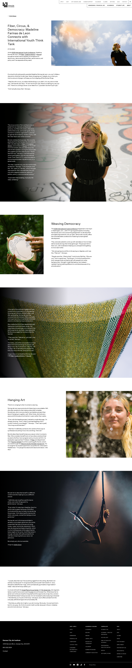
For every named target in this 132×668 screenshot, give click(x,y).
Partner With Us (121, 647)
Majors (87, 632)
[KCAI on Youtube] (74, 665)
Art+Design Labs (76, 1)
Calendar (98, 1)
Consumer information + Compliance (74, 649)
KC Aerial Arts (46, 590)
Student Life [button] (120, 5)
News (118, 638)
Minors (87, 635)
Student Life (104, 629)
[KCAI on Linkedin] (77, 665)
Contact (124, 1)
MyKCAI (103, 650)
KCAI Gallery (104, 637)
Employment (120, 644)
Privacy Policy (92, 664)
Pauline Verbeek (16, 442)
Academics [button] (110, 5)
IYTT (9, 330)
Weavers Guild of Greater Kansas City (32, 444)
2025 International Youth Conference (23, 52)
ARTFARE (112, 1)
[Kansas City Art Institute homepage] (8, 4)
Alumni (105, 1)
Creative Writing (30, 54)
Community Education (91, 652)
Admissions (73, 635)
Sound (39, 54)
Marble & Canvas (121, 653)
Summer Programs (90, 649)
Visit (67, 1)
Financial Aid (73, 638)
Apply (62, 1)
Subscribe (119, 656)
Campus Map (73, 641)
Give (118, 1)
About (118, 629)
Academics (88, 629)
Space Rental (120, 650)
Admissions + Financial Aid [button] (96, 5)
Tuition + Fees (73, 644)
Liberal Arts (88, 638)
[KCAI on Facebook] (84, 665)
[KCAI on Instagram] (70, 665)
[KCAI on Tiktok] (81, 665)
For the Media (121, 641)
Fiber (22, 54)
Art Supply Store (106, 653)
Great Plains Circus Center (30, 590)
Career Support (88, 1)
